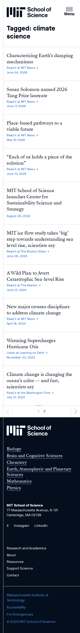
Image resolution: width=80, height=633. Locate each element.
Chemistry (17, 462)
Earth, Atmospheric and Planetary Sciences (39, 471)
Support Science (20, 568)
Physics (14, 488)
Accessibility (16, 607)
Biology (14, 449)
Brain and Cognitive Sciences (34, 456)
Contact (13, 575)
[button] (69, 11)
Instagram (21, 525)
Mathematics (19, 481)
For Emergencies (20, 614)
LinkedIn (41, 525)
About (11, 555)
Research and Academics (26, 548)
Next (75, 411)
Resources (15, 561)
